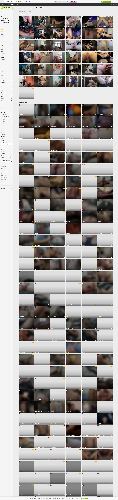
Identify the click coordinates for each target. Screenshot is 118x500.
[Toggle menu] (2, 1)
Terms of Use (3, 175)
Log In (114, 1)
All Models (3, 181)
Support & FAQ (3, 166)
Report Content (4, 170)
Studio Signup (3, 179)
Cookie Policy (71, 498)
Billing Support (3, 168)
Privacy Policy (3, 173)
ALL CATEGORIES (7, 160)
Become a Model (4, 177)
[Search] (68, 2)
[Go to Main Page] (9, 1)
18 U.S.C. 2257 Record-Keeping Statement (5, 183)
